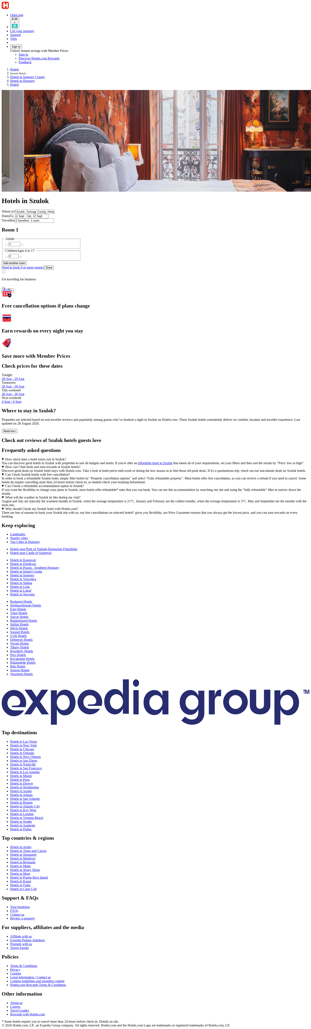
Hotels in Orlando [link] (22, 753)
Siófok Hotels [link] (19, 624)
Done (49, 267)
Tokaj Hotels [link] (18, 613)
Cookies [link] (15, 973)
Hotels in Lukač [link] (21, 590)
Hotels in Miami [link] (21, 776)
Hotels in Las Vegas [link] (23, 741)
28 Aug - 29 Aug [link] (13, 379)
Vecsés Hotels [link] (19, 643)
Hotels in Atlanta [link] (21, 795)
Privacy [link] (15, 969)
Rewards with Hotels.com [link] (27, 1014)
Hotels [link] (14, 69)
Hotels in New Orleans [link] (25, 757)
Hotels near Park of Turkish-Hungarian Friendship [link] (43, 549)
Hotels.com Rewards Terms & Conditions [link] (38, 985)
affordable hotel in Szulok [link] (155, 463)
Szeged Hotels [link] (19, 632)
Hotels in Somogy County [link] (27, 77)
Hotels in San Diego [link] (23, 760)
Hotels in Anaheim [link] (22, 825)
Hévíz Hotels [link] (19, 628)
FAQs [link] (14, 911)
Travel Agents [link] (19, 948)
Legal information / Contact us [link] (30, 977)
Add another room (14, 263)
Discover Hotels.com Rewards (39, 58)
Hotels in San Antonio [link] (25, 798)
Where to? (8, 211)
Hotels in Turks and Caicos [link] (28, 851)
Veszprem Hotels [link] (21, 674)
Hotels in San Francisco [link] (26, 768)
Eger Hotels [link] (18, 609)
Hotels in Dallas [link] (21, 829)
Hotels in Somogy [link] (22, 575)
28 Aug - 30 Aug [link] (13, 394)
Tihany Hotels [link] (19, 647)
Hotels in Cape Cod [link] (23, 889)
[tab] (17, 534)
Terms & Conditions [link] (23, 966)
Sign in (16, 46)
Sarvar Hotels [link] (19, 617)
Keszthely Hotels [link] (21, 651)
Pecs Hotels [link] (18, 655)
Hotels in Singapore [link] (23, 854)
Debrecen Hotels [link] (21, 639)
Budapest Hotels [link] (21, 601)
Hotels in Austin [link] (21, 791)
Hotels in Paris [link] (20, 779)
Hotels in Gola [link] (20, 587)
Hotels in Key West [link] (23, 810)
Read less (9, 431)
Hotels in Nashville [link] (23, 764)
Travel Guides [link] (19, 1010)
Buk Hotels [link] (17, 666)
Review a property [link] (22, 918)
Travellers (8, 220)
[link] (54, 62)
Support (15, 35)
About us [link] (16, 1003)
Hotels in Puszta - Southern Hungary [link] (34, 567)
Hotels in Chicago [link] (22, 749)
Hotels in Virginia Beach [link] (26, 818)
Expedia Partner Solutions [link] (27, 940)
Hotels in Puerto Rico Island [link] (29, 877)
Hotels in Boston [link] (21, 802)
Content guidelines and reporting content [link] (37, 981)
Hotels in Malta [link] (20, 866)
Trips (13, 38)
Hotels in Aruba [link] (20, 847)
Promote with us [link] (21, 944)
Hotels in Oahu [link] (20, 885)
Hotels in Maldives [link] (22, 858)
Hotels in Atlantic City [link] (25, 806)
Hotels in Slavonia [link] (22, 594)
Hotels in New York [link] (23, 745)
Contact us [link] (17, 914)
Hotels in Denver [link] (21, 783)
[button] (155, 525)
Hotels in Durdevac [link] (23, 564)
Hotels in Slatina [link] (21, 583)
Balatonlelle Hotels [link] (23, 662)
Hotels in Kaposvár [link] (23, 560)
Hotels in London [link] (22, 814)
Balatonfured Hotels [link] (23, 620)
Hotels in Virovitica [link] (23, 579)
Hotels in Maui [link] (20, 873)
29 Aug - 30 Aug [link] (13, 386)
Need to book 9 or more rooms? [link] (23, 267)
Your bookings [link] (20, 907)
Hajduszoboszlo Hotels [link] (25, 605)
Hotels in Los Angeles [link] (25, 772)
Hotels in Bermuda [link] (22, 862)
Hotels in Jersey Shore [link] (25, 870)
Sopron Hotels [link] (19, 670)
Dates (5, 216)
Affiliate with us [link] (21, 936)
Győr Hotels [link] (18, 636)
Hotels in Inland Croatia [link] (26, 571)
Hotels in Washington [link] (24, 787)
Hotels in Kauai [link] (20, 881)
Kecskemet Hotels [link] (22, 659)
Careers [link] (15, 1006)
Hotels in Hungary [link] (22, 81)
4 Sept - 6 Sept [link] (11, 401)
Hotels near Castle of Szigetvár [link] (30, 553)
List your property (22, 31)
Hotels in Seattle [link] (21, 821)
